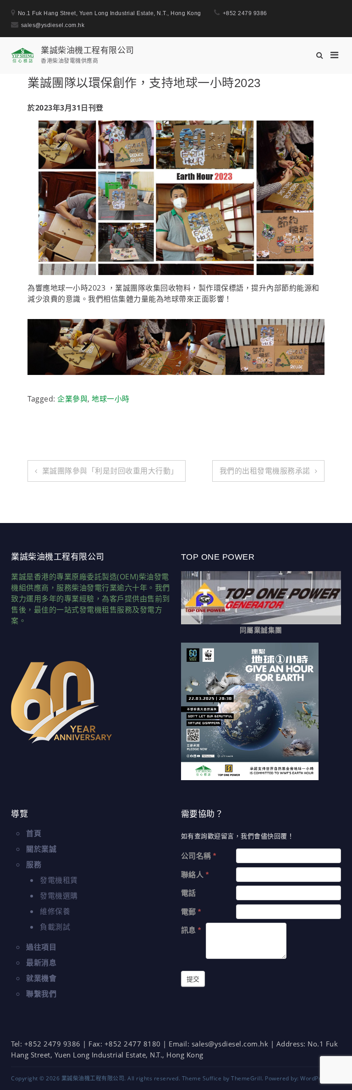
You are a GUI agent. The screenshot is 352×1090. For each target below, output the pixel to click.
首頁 (33, 833)
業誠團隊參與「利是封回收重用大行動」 (110, 471)
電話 (188, 893)
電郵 (191, 912)
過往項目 (41, 947)
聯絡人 (195, 875)
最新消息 (41, 963)
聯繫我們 (41, 994)
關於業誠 (41, 849)
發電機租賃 (59, 880)
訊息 (191, 930)
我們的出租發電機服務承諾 (265, 471)
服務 (33, 864)
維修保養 (55, 911)
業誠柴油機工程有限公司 (87, 49)
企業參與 (72, 399)
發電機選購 (59, 896)
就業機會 (41, 978)
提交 (193, 979)
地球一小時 (111, 399)
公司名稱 (198, 856)
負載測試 (55, 927)
